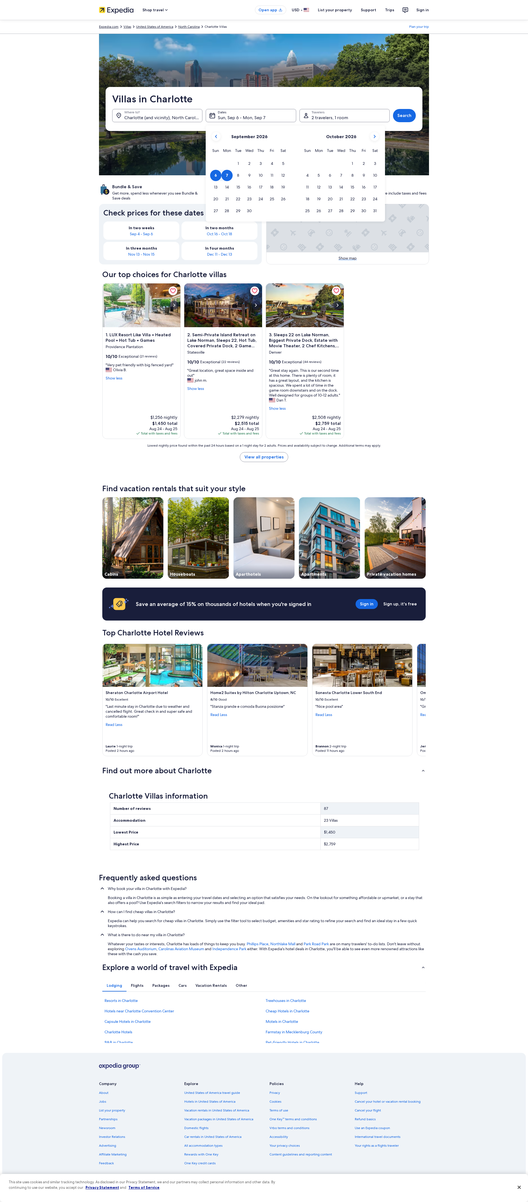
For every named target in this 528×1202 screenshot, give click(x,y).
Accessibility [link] (279, 1137)
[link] (173, 290)
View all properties (264, 457)
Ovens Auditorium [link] (140, 948)
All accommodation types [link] (203, 1145)
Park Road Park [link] (316, 943)
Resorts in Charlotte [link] (121, 1000)
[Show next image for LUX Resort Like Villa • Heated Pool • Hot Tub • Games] (174, 305)
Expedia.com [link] (109, 26)
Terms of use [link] (279, 1110)
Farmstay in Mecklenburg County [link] (294, 1031)
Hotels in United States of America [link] (209, 1101)
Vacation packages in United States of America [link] (218, 1119)
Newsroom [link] (107, 1128)
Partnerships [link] (108, 1119)
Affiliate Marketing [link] (113, 1154)
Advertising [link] (107, 1145)
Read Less (114, 724)
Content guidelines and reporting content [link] (301, 1154)
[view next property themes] (425, 538)
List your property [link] (112, 1110)
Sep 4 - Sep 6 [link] (141, 233)
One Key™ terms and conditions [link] (293, 1119)
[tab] (114, 985)
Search (404, 115)
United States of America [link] (154, 26)
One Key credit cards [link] (200, 1163)
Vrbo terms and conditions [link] (289, 1128)
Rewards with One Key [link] (201, 1154)
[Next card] (419, 699)
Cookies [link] (275, 1101)
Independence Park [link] (229, 948)
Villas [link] (127, 26)
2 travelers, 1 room (330, 118)
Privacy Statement (102, 1187)
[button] (238, 163)
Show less (114, 378)
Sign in (422, 9)
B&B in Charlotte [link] (119, 1042)
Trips (389, 9)
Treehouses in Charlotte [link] (286, 1000)
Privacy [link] (275, 1093)
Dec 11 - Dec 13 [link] (219, 254)
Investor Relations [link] (112, 1137)
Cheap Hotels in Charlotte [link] (287, 1011)
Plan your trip (419, 26)
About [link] (103, 1093)
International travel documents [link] (377, 1137)
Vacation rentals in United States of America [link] (216, 1110)
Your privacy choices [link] (285, 1145)
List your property (335, 9)
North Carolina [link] (189, 26)
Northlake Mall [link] (282, 943)
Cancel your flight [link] (368, 1110)
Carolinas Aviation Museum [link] (181, 948)
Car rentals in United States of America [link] (212, 1137)
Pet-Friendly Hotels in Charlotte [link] (292, 1042)
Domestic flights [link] (196, 1128)
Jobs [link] (102, 1101)
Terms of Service (144, 1187)
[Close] (519, 1187)
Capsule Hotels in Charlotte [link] (128, 1021)
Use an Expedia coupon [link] (372, 1128)
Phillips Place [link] (257, 943)
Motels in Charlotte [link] (282, 1021)
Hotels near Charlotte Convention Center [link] (139, 1011)
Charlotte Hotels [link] (118, 1031)
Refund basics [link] (365, 1119)
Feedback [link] (106, 1163)
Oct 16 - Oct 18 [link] (219, 233)
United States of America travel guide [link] (212, 1093)
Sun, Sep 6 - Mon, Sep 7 (241, 118)
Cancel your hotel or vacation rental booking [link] (387, 1101)
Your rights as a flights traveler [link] (377, 1145)
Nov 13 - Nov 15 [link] (141, 254)
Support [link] (361, 1093)
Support (368, 9)
